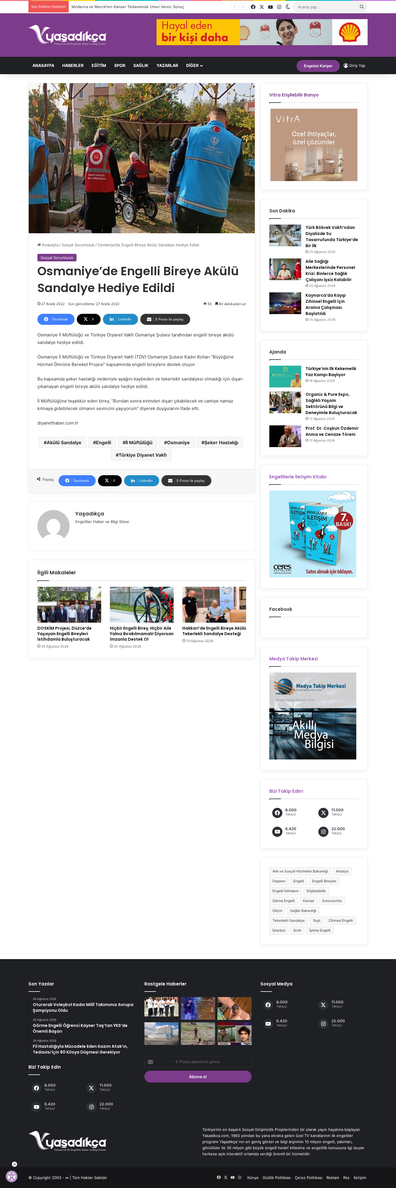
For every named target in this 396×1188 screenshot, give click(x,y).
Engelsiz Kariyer (318, 65)
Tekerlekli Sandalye (289, 920)
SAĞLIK (140, 65)
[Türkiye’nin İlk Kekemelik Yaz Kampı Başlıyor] (285, 376)
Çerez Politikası (308, 1177)
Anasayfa (43, 65)
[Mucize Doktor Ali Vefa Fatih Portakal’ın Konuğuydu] (234, 1033)
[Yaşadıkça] (67, 35)
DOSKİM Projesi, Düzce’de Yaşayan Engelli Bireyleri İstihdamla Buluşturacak (64, 633)
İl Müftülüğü (139, 442)
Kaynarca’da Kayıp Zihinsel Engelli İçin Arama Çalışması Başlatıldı (326, 304)
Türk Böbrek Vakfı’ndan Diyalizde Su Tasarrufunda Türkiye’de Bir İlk (332, 237)
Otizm (277, 910)
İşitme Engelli (319, 930)
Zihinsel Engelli (340, 920)
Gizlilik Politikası (277, 1177)
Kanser (308, 901)
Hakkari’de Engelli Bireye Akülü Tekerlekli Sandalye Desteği (214, 631)
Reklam (332, 1177)
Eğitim (99, 65)
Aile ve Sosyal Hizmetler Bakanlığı (300, 871)
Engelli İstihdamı (286, 891)
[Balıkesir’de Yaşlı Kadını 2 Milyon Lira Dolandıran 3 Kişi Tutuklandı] (198, 1008)
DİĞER (192, 65)
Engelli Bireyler (324, 881)
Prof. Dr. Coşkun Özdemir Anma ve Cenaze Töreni (332, 431)
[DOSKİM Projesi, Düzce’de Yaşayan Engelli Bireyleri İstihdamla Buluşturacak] (69, 605)
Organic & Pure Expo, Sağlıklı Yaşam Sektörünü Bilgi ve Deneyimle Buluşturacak (331, 403)
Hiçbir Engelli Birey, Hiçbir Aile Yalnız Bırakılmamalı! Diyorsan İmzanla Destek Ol (142, 633)
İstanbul (279, 930)
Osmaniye (178, 442)
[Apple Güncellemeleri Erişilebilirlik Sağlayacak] (234, 1008)
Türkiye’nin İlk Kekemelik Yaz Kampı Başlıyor (331, 372)
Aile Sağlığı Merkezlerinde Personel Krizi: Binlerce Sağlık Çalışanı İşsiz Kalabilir (330, 270)
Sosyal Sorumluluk (78, 245)
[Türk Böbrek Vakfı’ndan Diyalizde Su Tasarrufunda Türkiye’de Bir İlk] (285, 235)
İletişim (360, 1177)
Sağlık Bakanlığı (303, 910)
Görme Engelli (284, 901)
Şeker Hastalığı (221, 442)
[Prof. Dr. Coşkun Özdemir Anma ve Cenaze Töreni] (285, 436)
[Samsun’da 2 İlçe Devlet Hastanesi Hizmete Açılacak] (161, 1033)
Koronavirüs (332, 901)
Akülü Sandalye (64, 442)
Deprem (279, 881)
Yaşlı (316, 920)
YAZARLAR (167, 65)
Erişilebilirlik (316, 891)
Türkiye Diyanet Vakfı (143, 455)
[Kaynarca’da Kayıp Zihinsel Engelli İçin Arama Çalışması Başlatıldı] (285, 303)
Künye (253, 1177)
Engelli (103, 442)
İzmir (297, 930)
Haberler (72, 65)
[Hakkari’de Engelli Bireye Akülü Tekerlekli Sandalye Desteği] (214, 605)
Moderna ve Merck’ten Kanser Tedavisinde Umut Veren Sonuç (128, 6)
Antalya (342, 871)
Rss (346, 1177)
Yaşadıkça (89, 513)
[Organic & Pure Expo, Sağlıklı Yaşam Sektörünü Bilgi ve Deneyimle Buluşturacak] (285, 402)
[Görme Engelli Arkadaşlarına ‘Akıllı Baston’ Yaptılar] (161, 1006)
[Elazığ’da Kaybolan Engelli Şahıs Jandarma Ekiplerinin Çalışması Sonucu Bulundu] (198, 1033)
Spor (119, 65)
